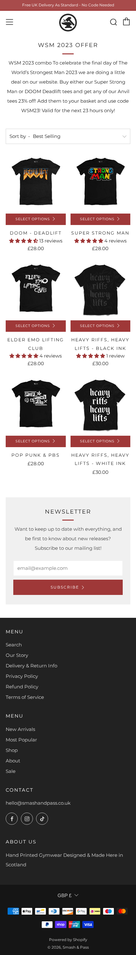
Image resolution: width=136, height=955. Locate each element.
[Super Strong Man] (101, 183)
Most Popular (21, 740)
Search (14, 645)
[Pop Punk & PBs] (36, 405)
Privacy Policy (22, 676)
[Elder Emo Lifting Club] (36, 290)
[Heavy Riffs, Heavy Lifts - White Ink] (101, 405)
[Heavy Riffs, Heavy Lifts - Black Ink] (101, 290)
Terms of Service (25, 697)
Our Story (17, 655)
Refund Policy (22, 687)
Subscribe (65, 587)
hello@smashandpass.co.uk (38, 803)
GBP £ (64, 895)
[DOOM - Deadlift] (36, 183)
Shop (12, 750)
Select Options (32, 219)
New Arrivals (20, 729)
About (13, 761)
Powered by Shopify (68, 939)
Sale (10, 771)
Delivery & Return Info (31, 666)
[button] (24, 241)
